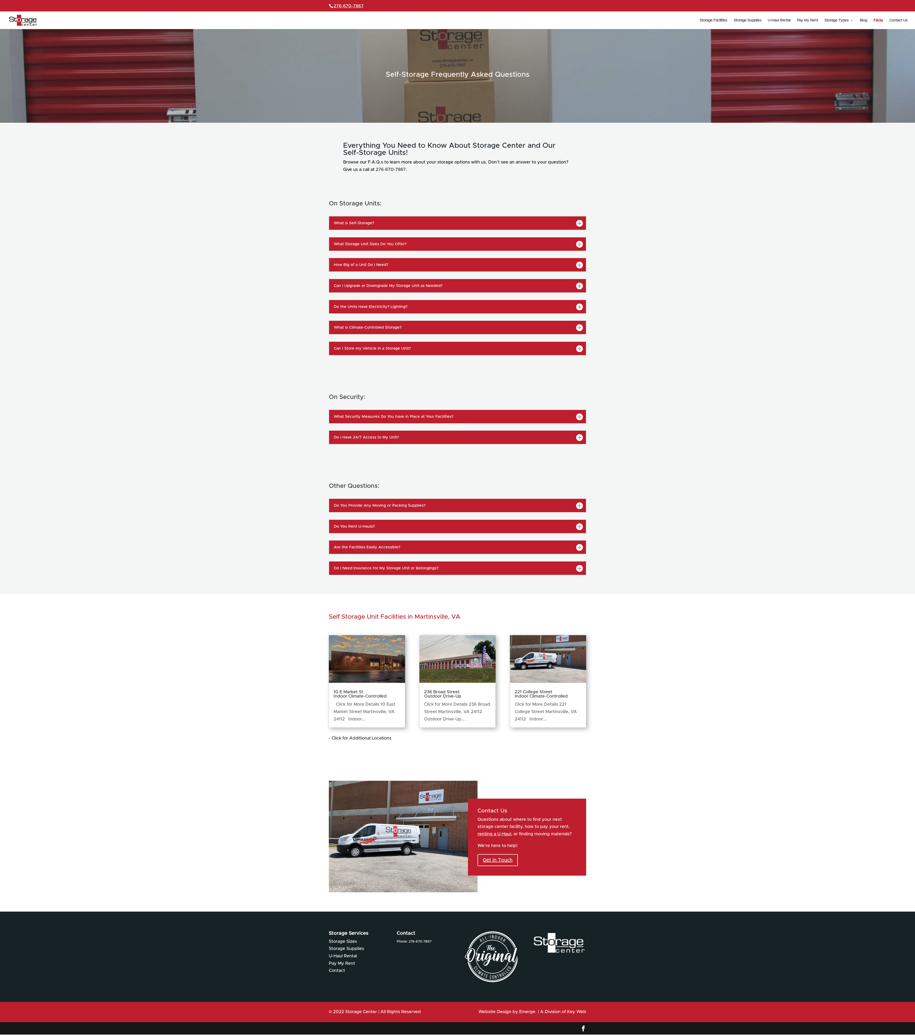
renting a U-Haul (494, 834)
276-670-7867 (349, 6)
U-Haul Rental (779, 20)
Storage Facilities (713, 20)
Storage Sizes (343, 941)
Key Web (576, 1012)
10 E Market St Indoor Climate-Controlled (360, 694)
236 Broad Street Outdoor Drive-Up (442, 694)
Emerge (528, 1012)
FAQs (878, 20)
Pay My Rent (807, 20)
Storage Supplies (747, 20)
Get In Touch (498, 860)
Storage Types (836, 20)
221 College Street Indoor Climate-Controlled (541, 694)
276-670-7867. (391, 170)
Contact (337, 971)
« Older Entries (406, 738)
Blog (863, 20)
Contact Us (898, 20)
